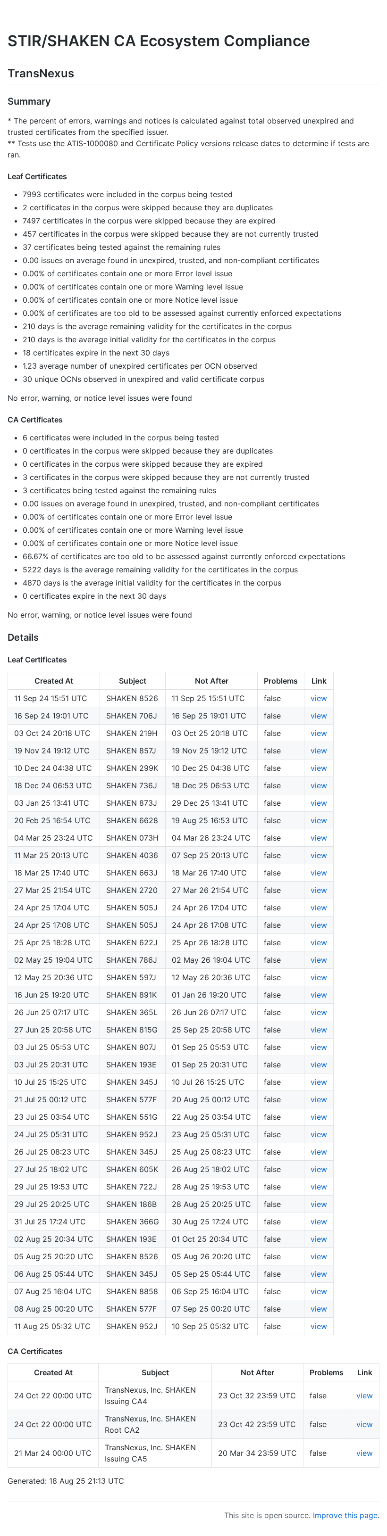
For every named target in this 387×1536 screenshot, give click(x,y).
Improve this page (345, 1515)
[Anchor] (79, 72)
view (319, 698)
